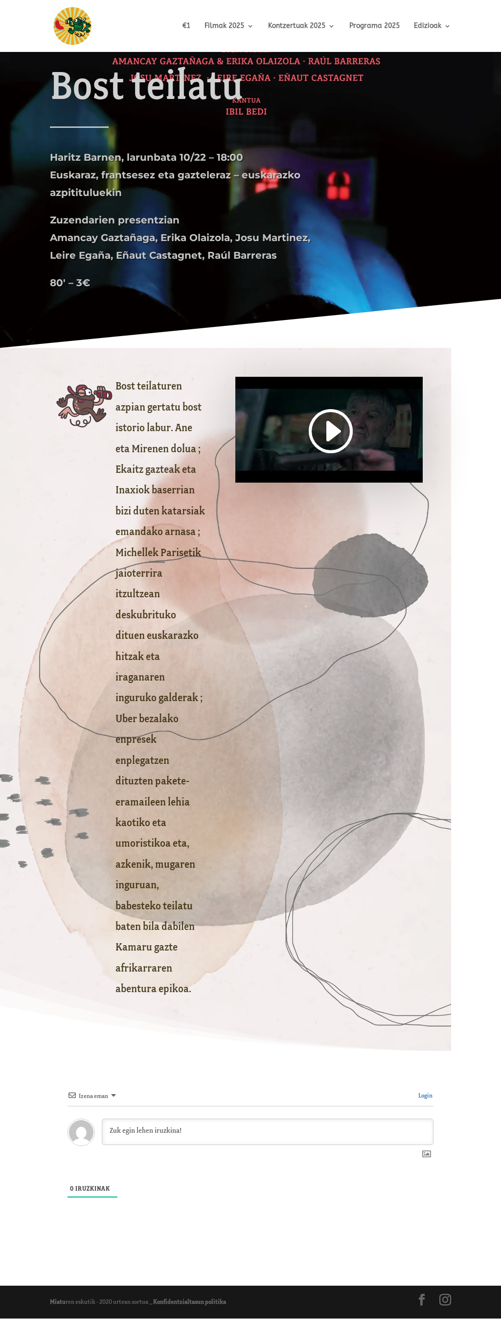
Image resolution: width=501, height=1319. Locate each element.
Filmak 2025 (224, 26)
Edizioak (427, 26)
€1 (186, 26)
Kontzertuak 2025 (296, 26)
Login (425, 1096)
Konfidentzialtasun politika (189, 1302)
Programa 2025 (374, 26)
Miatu (58, 1302)
